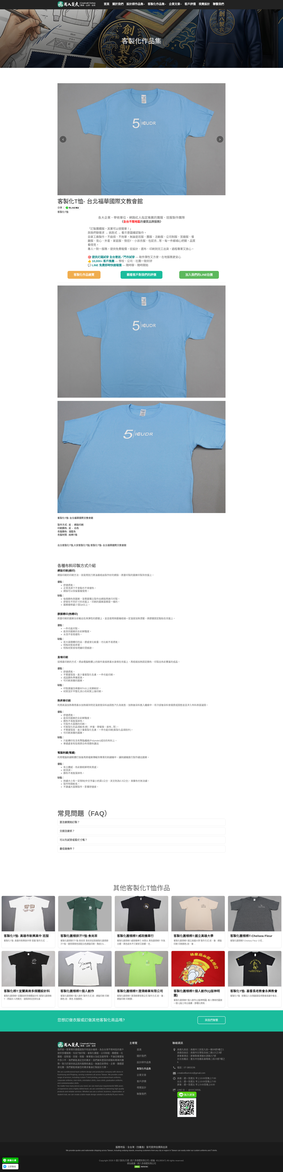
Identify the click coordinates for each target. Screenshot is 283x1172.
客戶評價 (141, 1081)
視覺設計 (141, 1087)
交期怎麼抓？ (67, 831)
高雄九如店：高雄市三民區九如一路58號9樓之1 (200, 1049)
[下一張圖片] (220, 139)
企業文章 (141, 1075)
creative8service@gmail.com (191, 1073)
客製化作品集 (144, 1068)
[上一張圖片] (63, 139)
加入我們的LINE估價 (199, 274)
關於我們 (141, 1056)
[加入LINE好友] (186, 1094)
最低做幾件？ (67, 848)
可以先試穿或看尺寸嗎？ (73, 840)
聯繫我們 (141, 1094)
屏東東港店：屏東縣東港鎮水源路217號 (196, 1056)
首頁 (139, 1049)
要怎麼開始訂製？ (70, 822)
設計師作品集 (144, 1062)
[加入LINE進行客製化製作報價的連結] (10, 1160)
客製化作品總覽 (84, 274)
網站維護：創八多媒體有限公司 (141, 1163)
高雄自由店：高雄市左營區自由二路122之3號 (199, 1052)
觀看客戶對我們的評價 (141, 274)
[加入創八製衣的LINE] (186, 1107)
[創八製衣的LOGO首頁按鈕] (76, 3)
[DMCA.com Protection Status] (141, 1166)
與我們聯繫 (211, 1020)
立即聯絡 (12, 1166)
